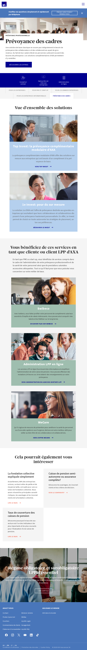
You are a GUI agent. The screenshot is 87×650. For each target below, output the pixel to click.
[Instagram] (13, 634)
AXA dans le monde (49, 613)
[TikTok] (38, 634)
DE (4, 645)
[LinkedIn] (32, 634)
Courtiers (6, 621)
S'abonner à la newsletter (12, 629)
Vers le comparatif (56, 493)
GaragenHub (25, 625)
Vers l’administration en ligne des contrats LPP (42, 382)
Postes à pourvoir (9, 617)
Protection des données (30, 647)
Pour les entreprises (17, 90)
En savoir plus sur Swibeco (41, 324)
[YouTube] (26, 634)
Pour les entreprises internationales (31, 96)
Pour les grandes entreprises (66, 90)
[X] (19, 634)
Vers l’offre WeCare (41, 438)
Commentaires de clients (11, 625)
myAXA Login (26, 621)
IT (12, 645)
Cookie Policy (45, 647)
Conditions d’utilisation (11, 647)
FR (8, 645)
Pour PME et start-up (40, 90)
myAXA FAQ (25, 629)
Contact (5, 613)
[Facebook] (7, 634)
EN (16, 645)
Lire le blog (13, 503)
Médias (23, 617)
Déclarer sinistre (27, 613)
